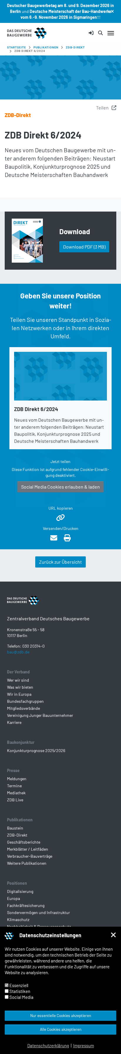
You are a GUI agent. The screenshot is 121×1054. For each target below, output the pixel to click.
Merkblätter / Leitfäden (27, 849)
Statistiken (19, 991)
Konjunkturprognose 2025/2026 (36, 750)
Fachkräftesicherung (25, 905)
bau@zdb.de (18, 651)
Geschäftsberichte (23, 842)
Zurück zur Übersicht (60, 562)
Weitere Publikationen (26, 863)
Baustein (15, 827)
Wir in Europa (19, 694)
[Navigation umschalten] (110, 33)
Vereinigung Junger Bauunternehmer (40, 715)
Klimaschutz (18, 919)
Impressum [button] (83, 1045)
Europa (13, 898)
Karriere (14, 722)
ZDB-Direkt (18, 115)
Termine (14, 785)
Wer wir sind (18, 680)
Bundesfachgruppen (25, 701)
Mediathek (16, 792)
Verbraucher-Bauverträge (29, 856)
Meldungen (16, 778)
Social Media (21, 997)
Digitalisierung (20, 891)
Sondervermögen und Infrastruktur (38, 912)
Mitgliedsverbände (23, 708)
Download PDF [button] (84, 246)
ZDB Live (15, 799)
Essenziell (18, 985)
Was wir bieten (20, 687)
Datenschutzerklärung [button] (48, 1045)
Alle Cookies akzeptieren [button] (60, 1029)
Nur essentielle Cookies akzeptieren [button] (60, 1015)
